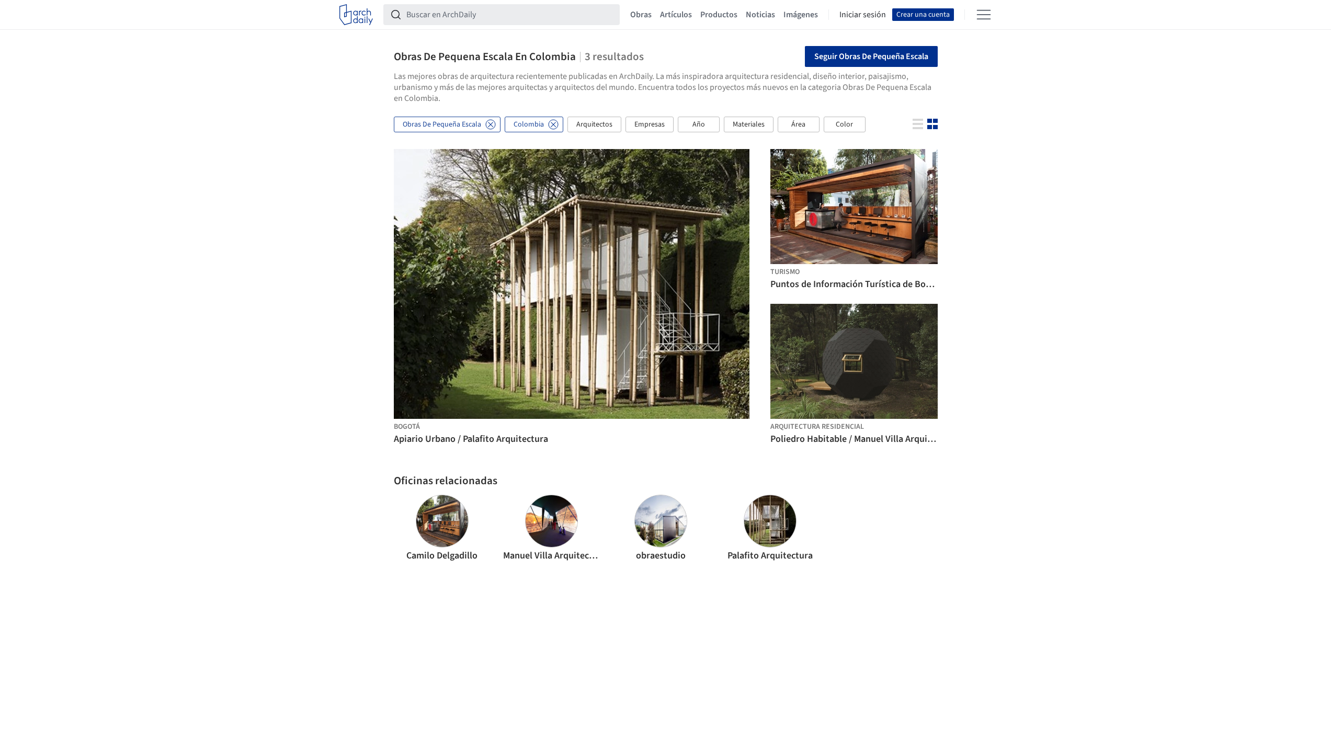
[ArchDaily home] (356, 14)
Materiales (749, 124)
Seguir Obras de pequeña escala (871, 56)
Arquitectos (594, 124)
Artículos (676, 14)
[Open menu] (983, 14)
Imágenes (800, 14)
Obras (641, 14)
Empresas (649, 124)
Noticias (760, 14)
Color (844, 124)
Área (798, 124)
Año (698, 124)
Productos (718, 14)
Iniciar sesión (862, 14)
